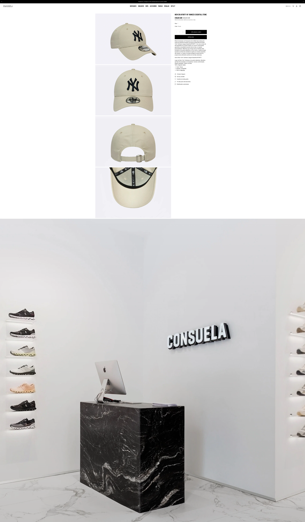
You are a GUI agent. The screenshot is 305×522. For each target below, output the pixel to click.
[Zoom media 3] (133, 141)
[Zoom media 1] (133, 39)
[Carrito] (300, 6)
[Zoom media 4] (133, 192)
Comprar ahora (191, 37)
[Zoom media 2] (133, 90)
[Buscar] (293, 6)
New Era (182, 70)
